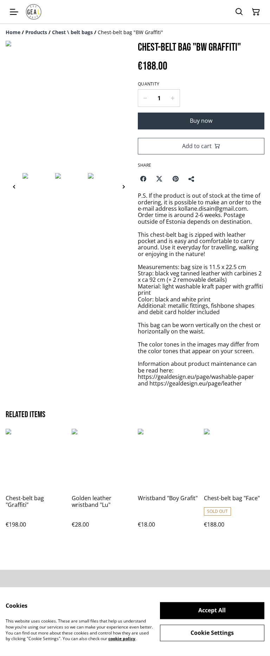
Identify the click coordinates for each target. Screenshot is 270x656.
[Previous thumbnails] (14, 186)
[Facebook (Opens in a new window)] (143, 178)
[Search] (239, 12)
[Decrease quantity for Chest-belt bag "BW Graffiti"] (145, 98)
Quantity (148, 84)
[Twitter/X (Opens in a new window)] (159, 178)
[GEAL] (33, 12)
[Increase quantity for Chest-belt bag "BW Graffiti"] (173, 98)
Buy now (201, 121)
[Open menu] (14, 12)
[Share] (191, 178)
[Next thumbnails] (123, 186)
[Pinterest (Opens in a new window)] (175, 178)
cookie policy (121, 639)
